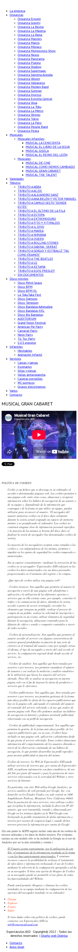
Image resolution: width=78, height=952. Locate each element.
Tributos (15, 183)
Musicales (16, 135)
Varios (14, 391)
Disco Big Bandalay (30, 315)
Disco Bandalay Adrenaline (35, 307)
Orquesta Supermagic (32, 71)
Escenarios (25, 367)
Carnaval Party (27, 331)
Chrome (12, 899)
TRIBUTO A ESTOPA (31, 215)
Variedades (17, 179)
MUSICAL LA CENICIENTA (43, 143)
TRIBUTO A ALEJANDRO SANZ (38, 195)
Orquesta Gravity (29, 23)
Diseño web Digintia (54, 936)
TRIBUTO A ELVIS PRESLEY (36, 271)
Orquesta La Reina (30, 35)
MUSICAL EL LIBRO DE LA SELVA (48, 147)
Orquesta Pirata (28, 131)
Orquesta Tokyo (28, 119)
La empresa (17, 11)
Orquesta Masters (30, 39)
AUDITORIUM (27, 319)
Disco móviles (19, 279)
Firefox (12, 907)
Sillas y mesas (27, 371)
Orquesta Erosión (29, 19)
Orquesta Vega (27, 103)
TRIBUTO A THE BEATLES (35, 259)
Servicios (15, 359)
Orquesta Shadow (29, 67)
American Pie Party (30, 327)
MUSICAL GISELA (37, 151)
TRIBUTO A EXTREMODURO (37, 219)
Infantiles (16, 347)
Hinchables (25, 351)
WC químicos (26, 383)
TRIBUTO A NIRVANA (32, 235)
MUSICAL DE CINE (38, 163)
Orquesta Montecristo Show (37, 51)
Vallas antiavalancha (31, 375)
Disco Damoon (27, 299)
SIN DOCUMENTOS (31, 275)
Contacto (16, 395)
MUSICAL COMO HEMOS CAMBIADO (50, 167)
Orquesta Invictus (29, 95)
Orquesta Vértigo (29, 115)
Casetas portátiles (30, 379)
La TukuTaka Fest (29, 295)
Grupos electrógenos (32, 387)
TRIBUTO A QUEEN (31, 239)
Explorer (12, 903)
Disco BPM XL (27, 291)
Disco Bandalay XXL (31, 311)
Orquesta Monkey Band (33, 87)
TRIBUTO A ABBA (29, 187)
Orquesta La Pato (30, 123)
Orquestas (16, 15)
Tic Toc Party (26, 339)
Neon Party (25, 335)
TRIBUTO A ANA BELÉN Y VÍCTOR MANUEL (47, 199)
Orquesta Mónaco (30, 47)
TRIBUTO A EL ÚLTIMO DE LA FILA (41, 211)
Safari (11, 910)
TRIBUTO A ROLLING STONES (38, 243)
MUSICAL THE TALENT (41, 175)
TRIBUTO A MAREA (31, 231)
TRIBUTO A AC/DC (30, 191)
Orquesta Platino (29, 63)
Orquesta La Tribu (29, 107)
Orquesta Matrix (29, 43)
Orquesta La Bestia (31, 27)
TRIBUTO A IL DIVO (31, 227)
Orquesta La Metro (30, 111)
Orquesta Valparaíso (31, 83)
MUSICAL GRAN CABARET (43, 171)
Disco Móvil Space (30, 283)
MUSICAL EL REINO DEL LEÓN (46, 155)
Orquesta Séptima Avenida (35, 75)
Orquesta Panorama (31, 59)
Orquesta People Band (33, 127)
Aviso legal (17, 947)
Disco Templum (28, 303)
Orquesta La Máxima (32, 31)
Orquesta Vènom (29, 79)
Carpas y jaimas (28, 363)
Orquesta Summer (30, 91)
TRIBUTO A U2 (27, 263)
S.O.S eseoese (27, 343)
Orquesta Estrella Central (35, 99)
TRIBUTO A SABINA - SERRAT (37, 247)
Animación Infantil (30, 355)
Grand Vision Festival (32, 323)
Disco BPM (25, 287)
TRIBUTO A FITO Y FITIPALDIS (39, 223)
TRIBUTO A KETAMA (31, 267)
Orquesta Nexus (28, 55)
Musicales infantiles (31, 139)
